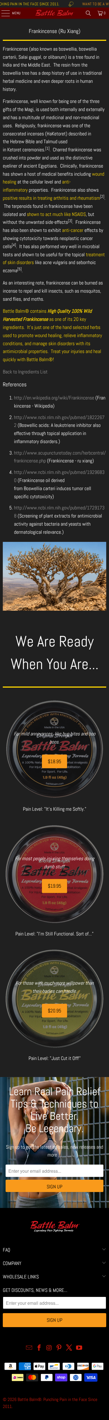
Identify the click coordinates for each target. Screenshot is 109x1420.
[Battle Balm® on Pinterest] (59, 1348)
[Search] (88, 13)
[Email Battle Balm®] (29, 1348)
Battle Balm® (29, 1399)
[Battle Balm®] (54, 13)
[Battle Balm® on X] (69, 1348)
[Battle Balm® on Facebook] (39, 1348)
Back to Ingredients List (25, 371)
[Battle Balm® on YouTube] (79, 1348)
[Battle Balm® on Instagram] (49, 1348)
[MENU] (2, 13)
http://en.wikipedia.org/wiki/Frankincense (54, 397)
